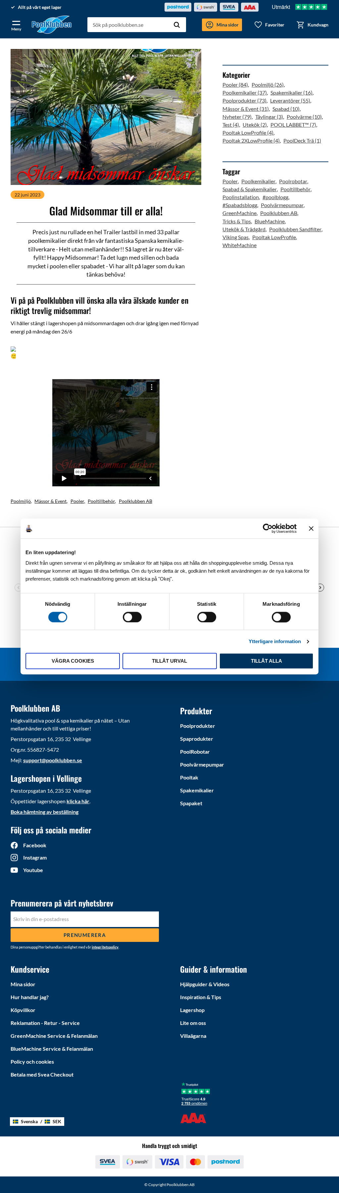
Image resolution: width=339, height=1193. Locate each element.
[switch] (132, 617)
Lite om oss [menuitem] (193, 1023)
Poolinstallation (240, 197)
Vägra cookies (73, 661)
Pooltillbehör (101, 501)
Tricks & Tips (236, 221)
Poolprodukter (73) (244, 100)
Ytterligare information (275, 641)
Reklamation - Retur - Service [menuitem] (45, 1023)
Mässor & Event (50, 501)
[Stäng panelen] (311, 528)
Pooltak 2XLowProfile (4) (251, 140)
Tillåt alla (266, 661)
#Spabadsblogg (239, 205)
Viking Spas (235, 237)
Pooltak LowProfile (274, 237)
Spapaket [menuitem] (191, 803)
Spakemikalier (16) (291, 92)
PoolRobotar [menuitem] (195, 751)
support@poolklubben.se (52, 760)
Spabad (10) (286, 109)
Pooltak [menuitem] (189, 777)
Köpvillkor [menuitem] (23, 1010)
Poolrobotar (293, 181)
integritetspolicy (105, 947)
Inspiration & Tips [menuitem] (200, 997)
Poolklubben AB (135, 501)
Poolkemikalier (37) (244, 92)
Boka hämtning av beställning (44, 812)
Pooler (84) (235, 84)
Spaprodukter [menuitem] (196, 738)
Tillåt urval (169, 661)
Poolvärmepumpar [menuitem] (202, 764)
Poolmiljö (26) (268, 84)
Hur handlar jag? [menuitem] (30, 997)
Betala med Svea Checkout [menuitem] (42, 1074)
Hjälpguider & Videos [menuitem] (204, 984)
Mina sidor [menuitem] (23, 984)
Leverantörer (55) (290, 100)
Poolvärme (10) (304, 116)
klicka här (78, 801)
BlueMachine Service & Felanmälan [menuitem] (52, 1048)
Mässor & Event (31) (245, 109)
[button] (16, 24)
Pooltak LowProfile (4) (247, 132)
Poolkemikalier (258, 181)
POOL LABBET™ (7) (293, 124)
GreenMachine (239, 213)
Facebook (34, 845)
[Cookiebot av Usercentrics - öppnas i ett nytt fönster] (268, 528)
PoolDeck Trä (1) (302, 140)
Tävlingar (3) (269, 116)
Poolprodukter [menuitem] (197, 726)
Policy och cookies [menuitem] (32, 1061)
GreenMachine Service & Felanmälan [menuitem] (54, 1036)
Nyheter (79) (237, 116)
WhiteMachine (239, 245)
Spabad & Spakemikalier (249, 189)
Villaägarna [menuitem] (193, 1036)
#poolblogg (275, 197)
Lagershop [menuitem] (192, 1010)
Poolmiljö (21, 501)
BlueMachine (270, 221)
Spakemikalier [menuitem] (197, 790)
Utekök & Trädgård (244, 229)
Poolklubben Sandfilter (295, 229)
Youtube (33, 870)
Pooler (77, 501)
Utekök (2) (255, 124)
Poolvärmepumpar (282, 205)
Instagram (35, 857)
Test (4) (230, 124)
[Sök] (177, 24)
